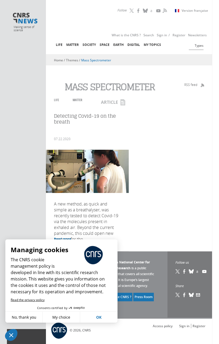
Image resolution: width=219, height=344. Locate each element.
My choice (61, 317)
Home (58, 60)
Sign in (184, 326)
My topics (152, 44)
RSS (164, 11)
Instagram (152, 11)
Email (198, 295)
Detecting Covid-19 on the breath (85, 119)
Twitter (132, 11)
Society (89, 44)
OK (98, 317)
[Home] (25, 18)
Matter (72, 44)
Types (199, 45)
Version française (195, 10)
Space (105, 44)
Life (59, 44)
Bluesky (191, 271)
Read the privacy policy (28, 300)
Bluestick (145, 11)
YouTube (159, 11)
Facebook (139, 11)
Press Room (143, 297)
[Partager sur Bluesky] (191, 295)
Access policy (163, 326)
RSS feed (190, 84)
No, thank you (24, 317)
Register (199, 326)
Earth (118, 44)
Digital (133, 44)
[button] (11, 335)
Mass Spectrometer (96, 60)
